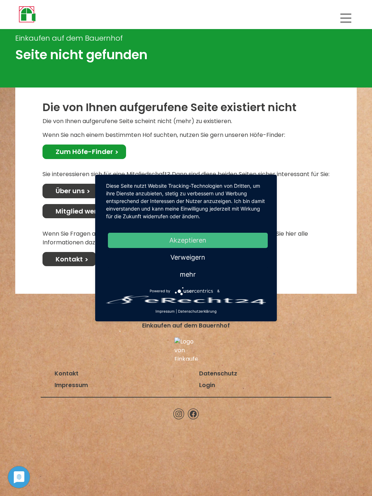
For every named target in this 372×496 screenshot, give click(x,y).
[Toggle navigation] (346, 18)
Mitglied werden (83, 211)
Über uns (70, 190)
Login (207, 385)
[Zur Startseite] (27, 14)
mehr (188, 274)
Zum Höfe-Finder (84, 151)
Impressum (71, 385)
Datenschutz (218, 373)
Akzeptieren (187, 240)
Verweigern (187, 257)
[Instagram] (178, 413)
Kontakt (69, 259)
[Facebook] (193, 413)
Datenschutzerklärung (197, 311)
